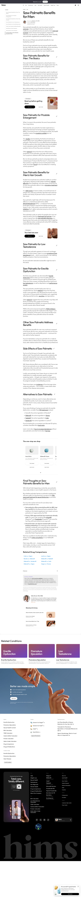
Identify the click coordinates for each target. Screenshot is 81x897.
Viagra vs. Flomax (46, 564)
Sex (26, 5)
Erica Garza (33, 22)
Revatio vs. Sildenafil (29, 559)
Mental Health (46, 5)
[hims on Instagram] (44, 819)
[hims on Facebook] (36, 819)
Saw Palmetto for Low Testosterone (13, 22)
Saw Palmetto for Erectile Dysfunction (13, 24)
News (58, 5)
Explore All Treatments (35, 735)
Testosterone (30, 5)
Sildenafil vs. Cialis (46, 561)
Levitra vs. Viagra (45, 556)
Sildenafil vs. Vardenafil (30, 561)
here (27, 590)
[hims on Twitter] (40, 819)
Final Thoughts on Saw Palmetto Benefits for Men (12, 33)
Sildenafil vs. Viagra (29, 564)
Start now (30, 106)
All (23, 5)
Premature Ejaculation (37, 660)
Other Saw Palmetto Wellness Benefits (13, 26)
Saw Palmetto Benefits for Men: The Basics (13, 13)
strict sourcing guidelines (37, 578)
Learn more (45, 1)
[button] (40, 571)
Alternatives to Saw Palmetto (11, 30)
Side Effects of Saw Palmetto (11, 28)
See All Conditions (8, 762)
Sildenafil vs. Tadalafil (47, 559)
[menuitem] (23, 5)
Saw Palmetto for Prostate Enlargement (11, 16)
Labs (35, 5)
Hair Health (40, 5)
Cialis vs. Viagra (28, 556)
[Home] (4, 5)
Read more (33, 602)
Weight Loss (53, 5)
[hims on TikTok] (48, 819)
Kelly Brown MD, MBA (35, 20)
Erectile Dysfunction (8, 660)
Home (24, 9)
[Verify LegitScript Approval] (38, 826)
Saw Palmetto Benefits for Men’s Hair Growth (13, 19)
